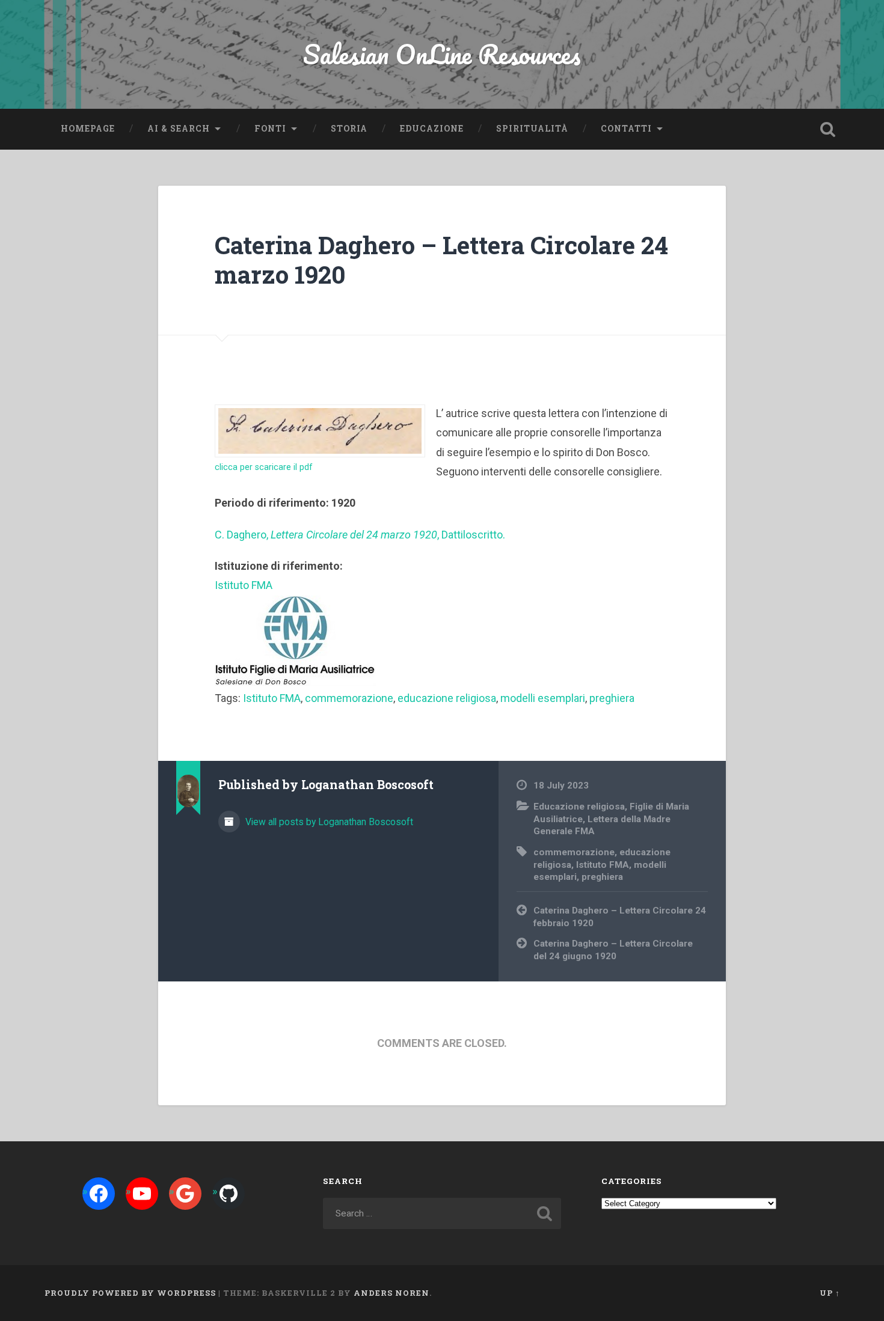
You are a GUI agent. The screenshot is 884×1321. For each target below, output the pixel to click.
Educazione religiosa (579, 806)
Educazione (432, 128)
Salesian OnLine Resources (442, 53)
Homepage (88, 128)
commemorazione (349, 698)
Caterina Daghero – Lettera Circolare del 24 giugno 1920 (613, 950)
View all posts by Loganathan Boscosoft (328, 822)
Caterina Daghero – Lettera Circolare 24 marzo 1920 (441, 259)
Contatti (626, 128)
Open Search (828, 129)
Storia (349, 128)
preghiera (611, 698)
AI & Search (178, 128)
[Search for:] (442, 1213)
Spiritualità (532, 128)
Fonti (270, 128)
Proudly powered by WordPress (130, 1293)
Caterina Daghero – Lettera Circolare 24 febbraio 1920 (619, 917)
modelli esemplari (542, 698)
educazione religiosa (446, 698)
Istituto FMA (272, 698)
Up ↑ (830, 1293)
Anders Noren (391, 1293)
